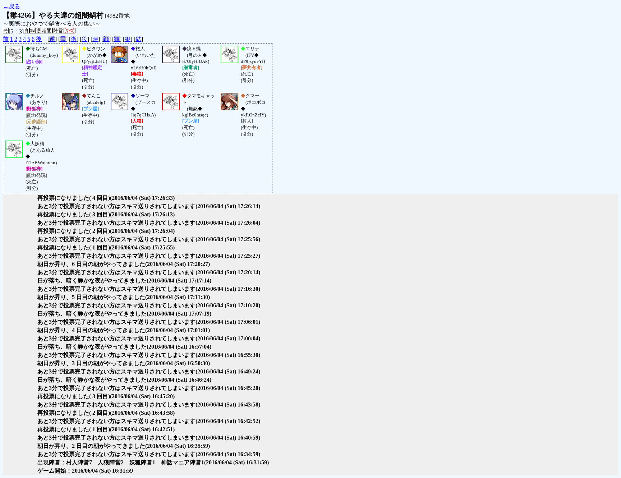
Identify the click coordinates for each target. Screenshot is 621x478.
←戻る (11, 6)
